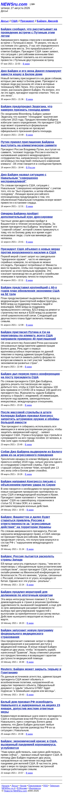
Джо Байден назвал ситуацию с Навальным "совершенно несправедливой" (23, 178)
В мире (26, 64)
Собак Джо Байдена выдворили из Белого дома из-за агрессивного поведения (31, 453)
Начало (6, 785)
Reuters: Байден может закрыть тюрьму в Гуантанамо (31, 671)
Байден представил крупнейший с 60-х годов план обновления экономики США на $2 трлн (30, 291)
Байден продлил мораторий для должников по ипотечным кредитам (27, 593)
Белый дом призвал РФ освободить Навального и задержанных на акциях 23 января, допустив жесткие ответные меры (30, 706)
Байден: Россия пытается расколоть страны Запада (27, 558)
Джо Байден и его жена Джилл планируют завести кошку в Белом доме (31, 72)
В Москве (22, 788)
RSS (45, 785)
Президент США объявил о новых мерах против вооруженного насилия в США (30, 250)
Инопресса (35, 788)
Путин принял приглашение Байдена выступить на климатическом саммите (29, 143)
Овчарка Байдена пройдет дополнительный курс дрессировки (27, 215)
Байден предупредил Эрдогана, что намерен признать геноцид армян (26, 108)
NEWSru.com (14, 4)
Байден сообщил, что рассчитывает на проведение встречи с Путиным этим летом (29, 32)
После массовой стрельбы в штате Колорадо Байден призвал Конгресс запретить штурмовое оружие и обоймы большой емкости (30, 417)
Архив (23, 785)
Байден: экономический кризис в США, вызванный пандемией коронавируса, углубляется (29, 744)
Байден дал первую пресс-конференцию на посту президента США (30, 375)
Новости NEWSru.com (15, 790)
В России (30, 167)
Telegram (54, 785)
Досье (15, 785)
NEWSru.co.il (8, 788)
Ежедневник (34, 785)
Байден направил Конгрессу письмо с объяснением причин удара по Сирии (28, 483)
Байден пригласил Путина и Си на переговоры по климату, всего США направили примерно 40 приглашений (28, 335)
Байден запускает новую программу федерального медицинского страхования (27, 634)
